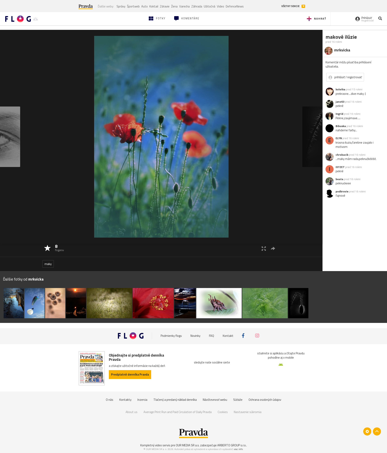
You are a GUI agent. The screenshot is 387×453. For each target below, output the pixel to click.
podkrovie (342, 191)
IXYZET (340, 167)
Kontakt (228, 335)
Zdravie (165, 6)
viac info (238, 449)
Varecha (184, 6)
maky (48, 264)
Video (220, 6)
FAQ (211, 335)
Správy (121, 6)
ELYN (339, 138)
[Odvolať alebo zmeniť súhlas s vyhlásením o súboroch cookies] (367, 431)
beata (339, 179)
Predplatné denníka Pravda (130, 374)
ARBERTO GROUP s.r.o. (231, 445)
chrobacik (342, 155)
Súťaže (237, 400)
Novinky (195, 335)
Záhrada (196, 6)
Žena (174, 6)
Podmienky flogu (171, 335)
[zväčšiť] (264, 248)
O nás (109, 400)
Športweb (133, 6)
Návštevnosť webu (215, 400)
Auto (144, 6)
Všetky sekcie (290, 6)
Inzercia (142, 400)
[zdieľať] (273, 248)
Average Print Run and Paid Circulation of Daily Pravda (178, 412)
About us (131, 412)
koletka (340, 89)
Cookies (223, 412)
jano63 (340, 102)
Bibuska (341, 126)
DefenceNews (235, 6)
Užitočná (209, 6)
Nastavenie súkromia (247, 412)
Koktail (153, 6)
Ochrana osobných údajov (265, 400)
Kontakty (125, 400)
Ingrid (339, 114)
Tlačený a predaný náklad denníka (175, 400)
